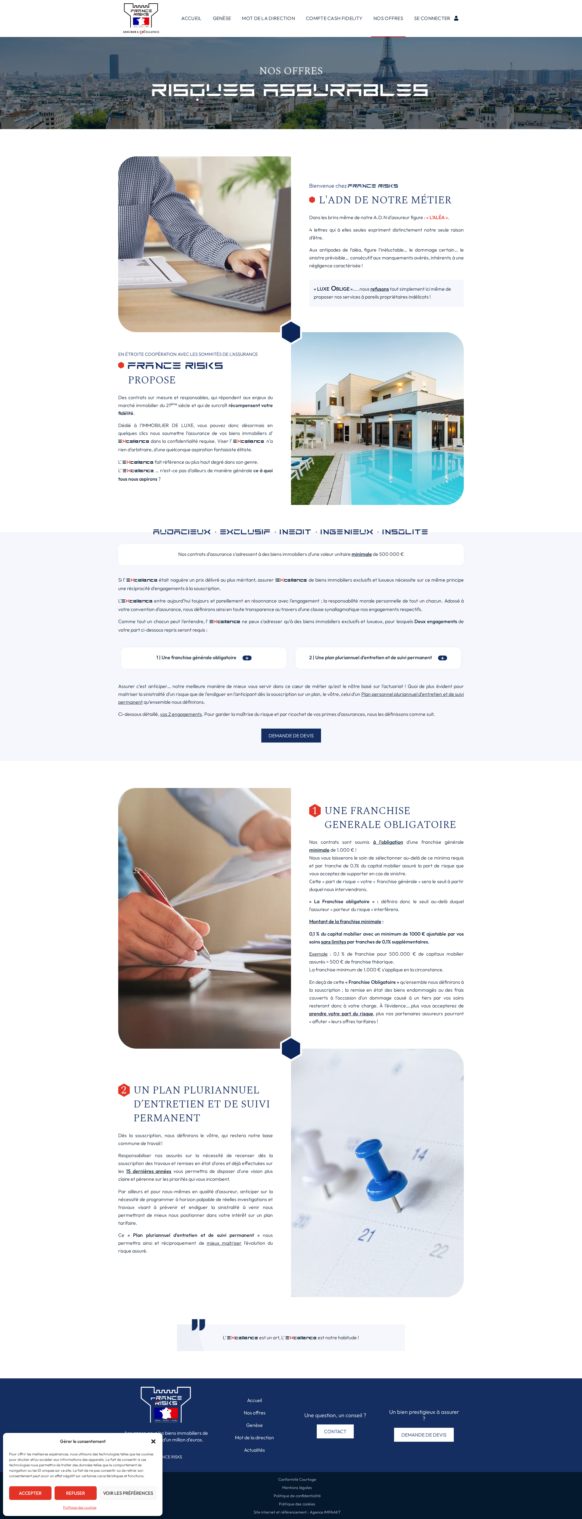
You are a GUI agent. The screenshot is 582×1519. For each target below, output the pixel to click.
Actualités (254, 1450)
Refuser (75, 1493)
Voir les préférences (128, 1493)
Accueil (191, 18)
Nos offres (388, 18)
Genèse (222, 18)
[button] (153, 1441)
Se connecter (432, 18)
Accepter (30, 1493)
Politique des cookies (79, 1507)
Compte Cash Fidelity (334, 18)
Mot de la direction (268, 18)
